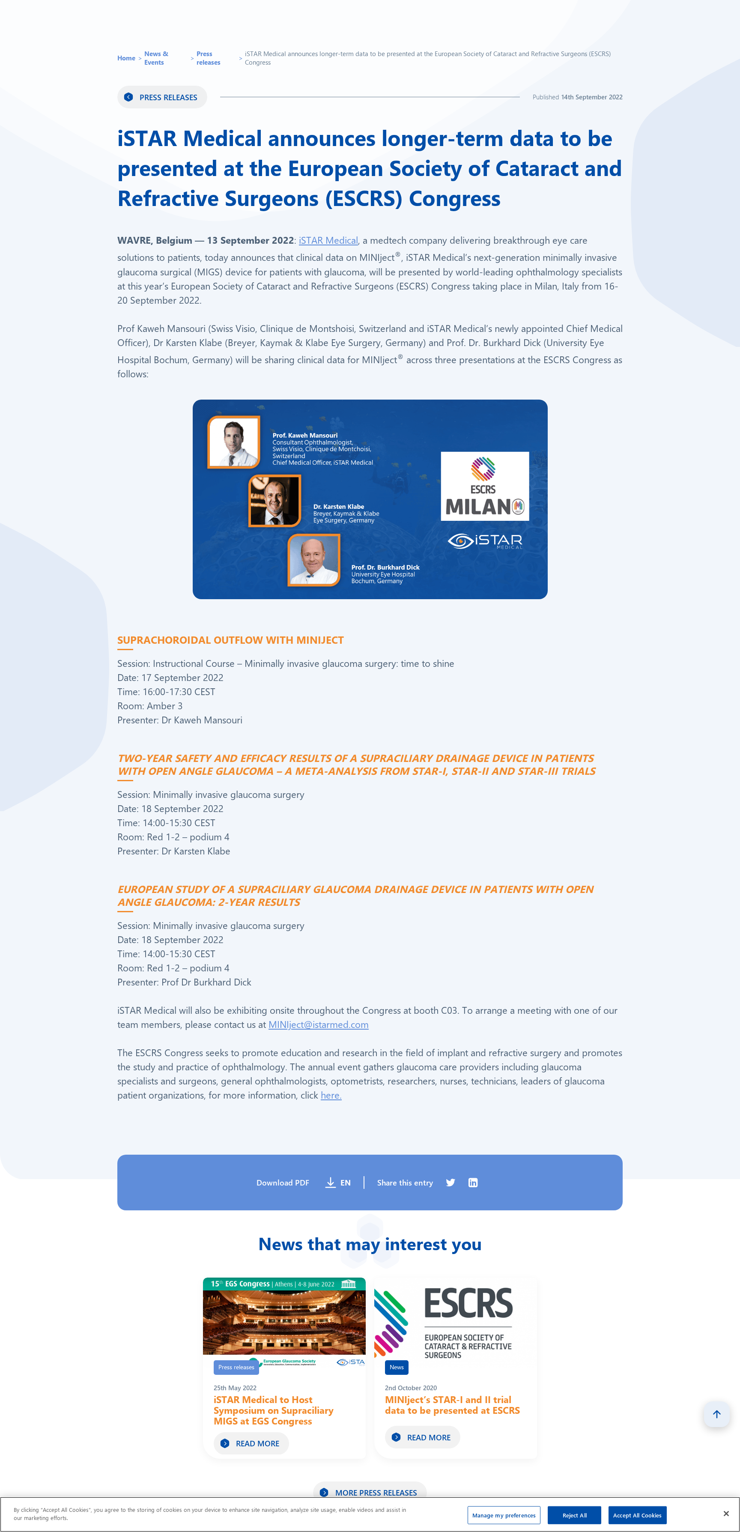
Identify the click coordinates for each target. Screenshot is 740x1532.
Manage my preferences (504, 1515)
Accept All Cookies (637, 1515)
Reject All (575, 1515)
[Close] (726, 1513)
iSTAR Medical (328, 243)
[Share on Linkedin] (472, 1185)
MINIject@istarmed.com (319, 1027)
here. (331, 1097)
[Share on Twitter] (451, 1185)
